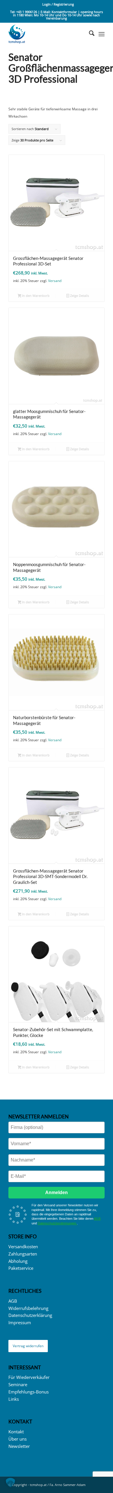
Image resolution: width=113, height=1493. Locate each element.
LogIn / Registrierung (58, 4)
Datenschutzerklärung (30, 1315)
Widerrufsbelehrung (28, 1308)
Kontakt (16, 1432)
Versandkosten (23, 1246)
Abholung (18, 1261)
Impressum (19, 1322)
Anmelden (56, 1192)
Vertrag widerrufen (28, 1345)
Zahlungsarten (22, 1254)
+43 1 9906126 (26, 12)
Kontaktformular (65, 12)
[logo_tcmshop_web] (46, 34)
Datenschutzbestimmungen (57, 1223)
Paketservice (20, 1268)
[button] (10, 1482)
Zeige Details (79, 295)
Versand (54, 280)
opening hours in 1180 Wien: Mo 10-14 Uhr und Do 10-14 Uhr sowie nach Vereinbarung (58, 15)
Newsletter (19, 1446)
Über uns (17, 1439)
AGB (97, 1218)
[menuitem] (58, 4)
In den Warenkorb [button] (35, 295)
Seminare (17, 1384)
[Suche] (88, 34)
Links (13, 1399)
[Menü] (102, 34)
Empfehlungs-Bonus (28, 1392)
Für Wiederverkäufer (29, 1377)
